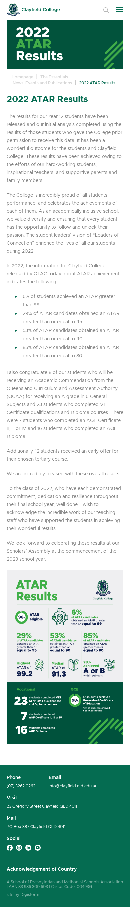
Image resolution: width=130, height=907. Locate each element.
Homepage (22, 76)
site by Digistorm (23, 894)
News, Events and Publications (42, 82)
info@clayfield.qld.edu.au (73, 786)
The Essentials (54, 76)
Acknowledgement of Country (42, 869)
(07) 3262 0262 (21, 786)
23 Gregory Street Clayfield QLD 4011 (42, 806)
